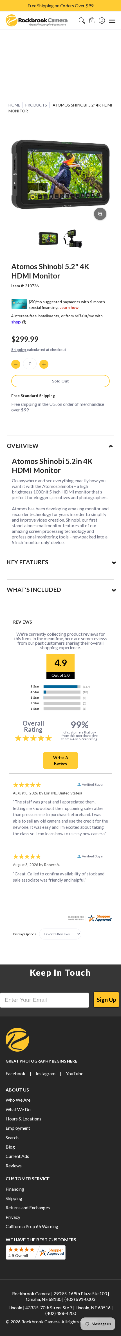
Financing (15, 1189)
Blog (10, 1146)
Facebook (15, 1073)
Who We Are (18, 1099)
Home (14, 105)
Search (12, 1137)
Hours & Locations (23, 1118)
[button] (92, 20)
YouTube (74, 1073)
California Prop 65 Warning (32, 1226)
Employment (18, 1128)
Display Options (24, 934)
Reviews (14, 1165)
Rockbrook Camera (40, 1321)
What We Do (18, 1109)
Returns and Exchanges (28, 1207)
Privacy (13, 1217)
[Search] (82, 20)
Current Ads (17, 1156)
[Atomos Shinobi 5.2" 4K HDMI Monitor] (48, 238)
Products (36, 105)
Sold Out (60, 381)
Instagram (45, 1073)
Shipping (18, 349)
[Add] (43, 364)
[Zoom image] (100, 214)
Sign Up (106, 999)
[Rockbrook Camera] (37, 20)
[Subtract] (15, 364)
